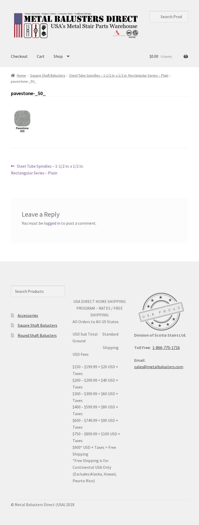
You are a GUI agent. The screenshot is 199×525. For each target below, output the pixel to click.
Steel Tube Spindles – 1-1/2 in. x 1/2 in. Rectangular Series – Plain (118, 75)
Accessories (28, 315)
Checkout (19, 56)
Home (21, 75)
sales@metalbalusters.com (158, 366)
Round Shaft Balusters (37, 335)
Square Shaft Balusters (47, 75)
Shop (58, 56)
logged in (52, 223)
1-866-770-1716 (166, 347)
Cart (41, 56)
